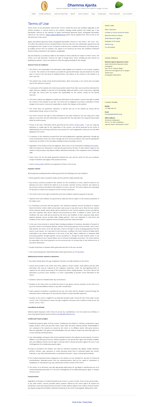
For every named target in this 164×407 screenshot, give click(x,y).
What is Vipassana (110, 29)
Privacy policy (79, 252)
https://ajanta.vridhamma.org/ (56, 35)
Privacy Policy (87, 402)
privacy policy (80, 125)
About (73, 14)
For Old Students (110, 47)
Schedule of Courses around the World (117, 32)
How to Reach (83, 14)
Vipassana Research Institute (114, 35)
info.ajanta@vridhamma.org (66, 314)
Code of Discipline (61, 14)
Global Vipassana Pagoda (112, 38)
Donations (102, 14)
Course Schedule (45, 14)
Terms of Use (76, 402)
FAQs (93, 14)
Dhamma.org (109, 44)
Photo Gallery (114, 14)
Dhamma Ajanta (82, 5)
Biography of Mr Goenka (112, 41)
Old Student (127, 14)
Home (34, 14)
